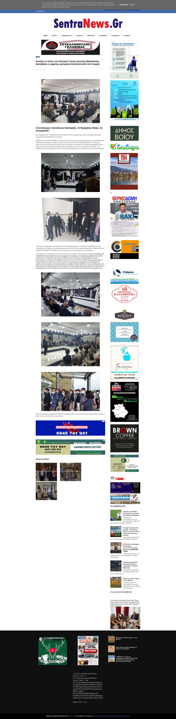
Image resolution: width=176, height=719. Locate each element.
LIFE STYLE (90, 35)
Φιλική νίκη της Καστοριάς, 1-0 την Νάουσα (131, 579)
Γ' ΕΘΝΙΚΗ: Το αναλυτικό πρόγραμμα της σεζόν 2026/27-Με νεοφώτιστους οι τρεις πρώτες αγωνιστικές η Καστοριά (126, 659)
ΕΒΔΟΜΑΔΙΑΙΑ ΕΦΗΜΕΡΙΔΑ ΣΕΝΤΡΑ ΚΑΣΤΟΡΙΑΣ (111, 716)
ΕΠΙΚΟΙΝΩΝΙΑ (40, 11)
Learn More (123, 5)
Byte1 (71, 716)
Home (45, 35)
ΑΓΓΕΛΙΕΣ (127, 35)
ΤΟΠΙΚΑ (54, 35)
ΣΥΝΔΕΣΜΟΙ (102, 35)
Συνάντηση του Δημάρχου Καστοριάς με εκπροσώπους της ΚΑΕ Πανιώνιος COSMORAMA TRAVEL (131, 547)
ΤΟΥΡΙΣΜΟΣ (115, 35)
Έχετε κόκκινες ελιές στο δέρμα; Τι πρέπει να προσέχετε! (126, 648)
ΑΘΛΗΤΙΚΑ (79, 35)
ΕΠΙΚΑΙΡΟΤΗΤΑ (66, 35)
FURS (37, 56)
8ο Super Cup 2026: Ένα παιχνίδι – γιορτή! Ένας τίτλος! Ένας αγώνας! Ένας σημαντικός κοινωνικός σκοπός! (131, 531)
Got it (132, 5)
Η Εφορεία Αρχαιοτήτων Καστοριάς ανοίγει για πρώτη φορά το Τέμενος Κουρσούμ (130, 565)
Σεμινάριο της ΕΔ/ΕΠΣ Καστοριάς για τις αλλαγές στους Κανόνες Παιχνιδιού (131, 513)
